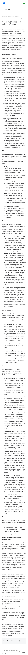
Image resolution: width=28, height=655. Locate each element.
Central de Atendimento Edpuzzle (10, 16)
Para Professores (8, 18)
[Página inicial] (4, 3)
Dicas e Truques (19, 18)
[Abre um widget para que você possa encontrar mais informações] (21, 652)
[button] (24, 3)
